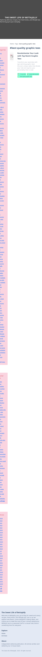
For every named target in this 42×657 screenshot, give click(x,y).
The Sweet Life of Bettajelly (21, 17)
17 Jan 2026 (22, 74)
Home (12, 44)
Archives (4, 636)
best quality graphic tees (25, 76)
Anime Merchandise (33, 74)
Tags (16, 44)
